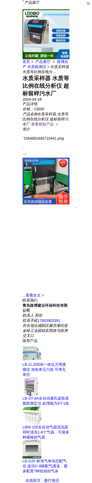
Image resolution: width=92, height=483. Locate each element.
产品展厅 (42, 62)
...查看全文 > (33, 295)
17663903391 (49, 320)
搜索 (38, 8)
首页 (26, 62)
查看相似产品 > (44, 124)
